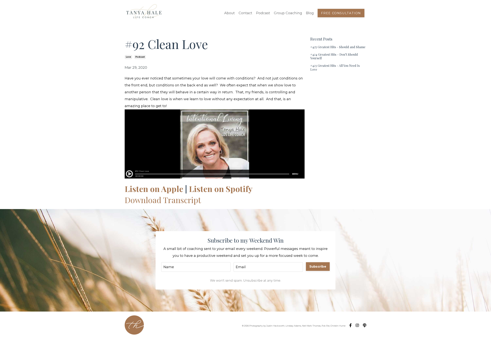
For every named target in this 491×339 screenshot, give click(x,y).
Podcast (263, 13)
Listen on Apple (154, 188)
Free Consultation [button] (341, 13)
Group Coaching (288, 13)
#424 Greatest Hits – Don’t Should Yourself (334, 56)
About (229, 13)
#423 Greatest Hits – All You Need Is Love (335, 67)
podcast (140, 57)
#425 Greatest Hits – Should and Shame (337, 47)
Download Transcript (163, 199)
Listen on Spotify (221, 188)
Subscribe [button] (317, 266)
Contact (245, 13)
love (128, 57)
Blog (310, 13)
